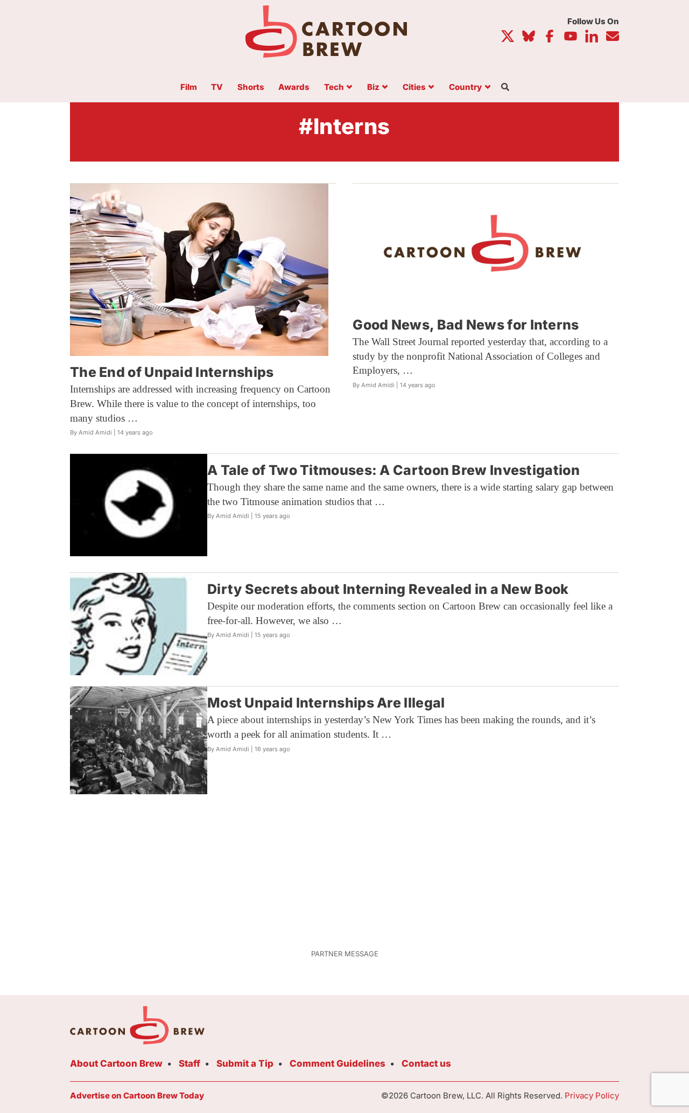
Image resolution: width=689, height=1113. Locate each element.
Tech (334, 87)
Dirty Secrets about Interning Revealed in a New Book (388, 589)
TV (217, 87)
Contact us (426, 1063)
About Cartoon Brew (116, 1063)
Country (465, 87)
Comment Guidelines (337, 1063)
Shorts (250, 87)
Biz (373, 87)
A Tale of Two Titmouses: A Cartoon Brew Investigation (393, 470)
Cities (414, 87)
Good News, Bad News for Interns (466, 325)
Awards (294, 87)
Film (188, 87)
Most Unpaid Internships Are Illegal (326, 703)
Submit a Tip (244, 1063)
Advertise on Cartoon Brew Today (137, 1095)
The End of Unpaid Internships (172, 372)
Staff (189, 1063)
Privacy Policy (592, 1095)
